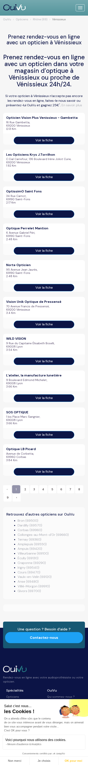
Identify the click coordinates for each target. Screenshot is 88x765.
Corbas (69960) (30, 530)
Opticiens (12, 697)
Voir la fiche (44, 140)
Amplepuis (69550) (32, 544)
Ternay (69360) (29, 539)
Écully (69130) (28, 558)
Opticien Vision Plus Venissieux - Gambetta (42, 117)
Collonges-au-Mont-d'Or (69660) (43, 535)
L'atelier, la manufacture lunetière (34, 375)
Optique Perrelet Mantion (27, 228)
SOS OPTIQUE (17, 412)
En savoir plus (72, 105)
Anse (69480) (28, 581)
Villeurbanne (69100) (33, 553)
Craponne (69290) (32, 563)
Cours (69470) (29, 572)
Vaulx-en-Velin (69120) (35, 577)
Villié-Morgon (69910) (34, 586)
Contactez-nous (44, 637)
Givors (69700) (29, 591)
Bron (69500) (28, 520)
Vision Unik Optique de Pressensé (33, 302)
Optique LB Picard (21, 449)
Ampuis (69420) (30, 549)
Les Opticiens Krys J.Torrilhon (30, 154)
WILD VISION (16, 338)
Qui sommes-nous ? (61, 697)
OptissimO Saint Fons (24, 191)
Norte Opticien (18, 265)
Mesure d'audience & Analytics (24, 744)
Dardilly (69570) (30, 525)
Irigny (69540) (28, 567)
